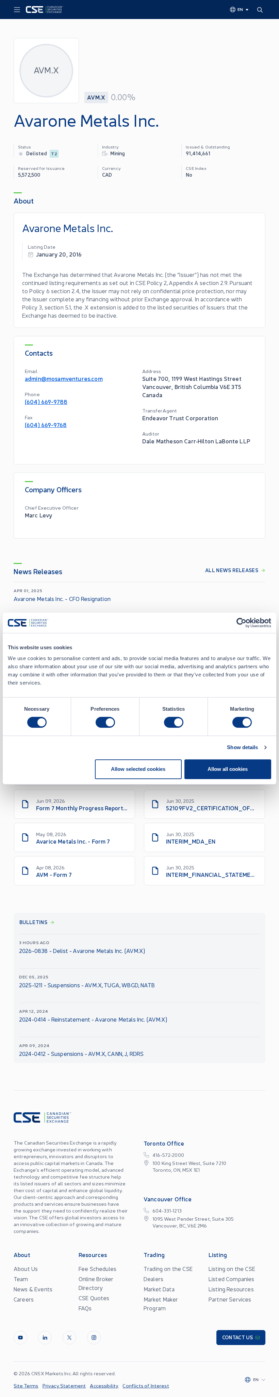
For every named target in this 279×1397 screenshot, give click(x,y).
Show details (242, 747)
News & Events (33, 1289)
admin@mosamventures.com (64, 378)
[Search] (261, 9)
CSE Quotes (94, 1298)
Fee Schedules (97, 1268)
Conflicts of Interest (145, 1385)
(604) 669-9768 (46, 424)
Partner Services (230, 1299)
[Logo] (44, 9)
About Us (26, 1268)
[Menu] (17, 9)
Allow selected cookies (138, 769)
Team (21, 1279)
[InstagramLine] (94, 1337)
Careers (24, 1299)
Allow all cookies (228, 769)
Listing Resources (231, 1289)
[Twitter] (69, 1337)
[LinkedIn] (45, 1337)
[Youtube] (20, 1337)
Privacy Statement (64, 1385)
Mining (117, 153)
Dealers (153, 1279)
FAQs (85, 1308)
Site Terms (26, 1385)
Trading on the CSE (168, 1268)
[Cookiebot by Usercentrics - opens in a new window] (241, 623)
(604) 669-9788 (46, 401)
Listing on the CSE (232, 1268)
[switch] (105, 722)
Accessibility (104, 1385)
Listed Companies (232, 1279)
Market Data (159, 1289)
